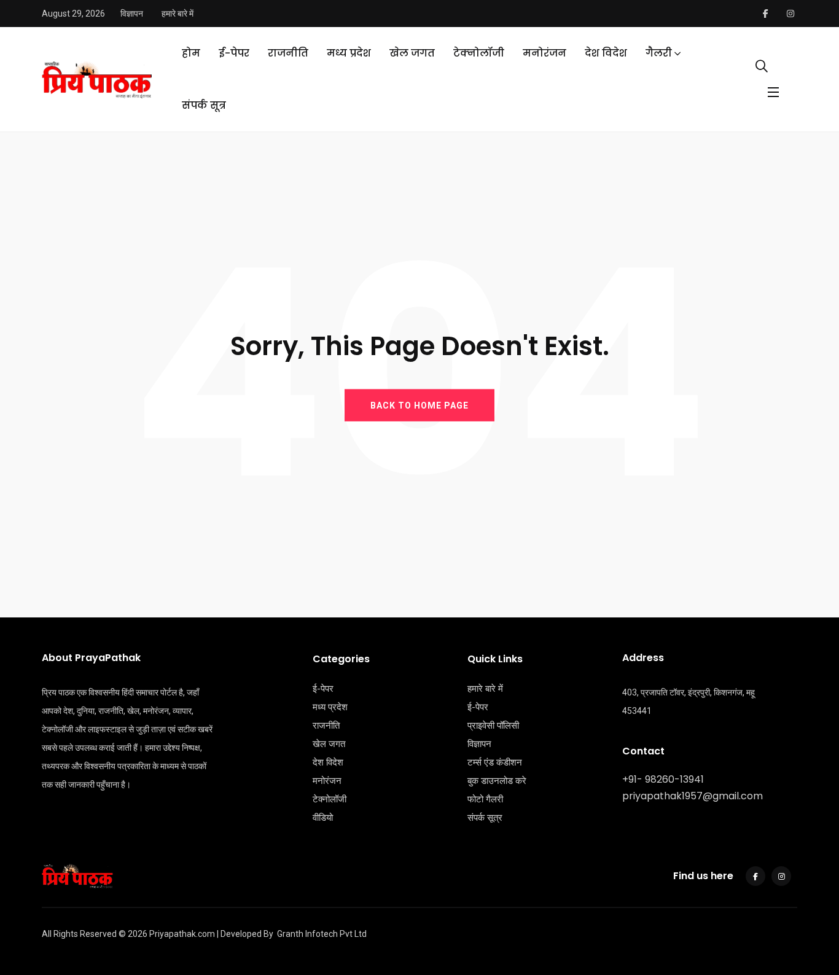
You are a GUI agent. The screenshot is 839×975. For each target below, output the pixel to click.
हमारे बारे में (177, 13)
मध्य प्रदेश (349, 53)
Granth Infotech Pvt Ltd (322, 934)
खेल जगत (412, 53)
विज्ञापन (131, 13)
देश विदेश (606, 53)
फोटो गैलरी (485, 799)
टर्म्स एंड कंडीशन (494, 762)
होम (191, 53)
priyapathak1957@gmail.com (692, 796)
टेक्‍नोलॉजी (478, 53)
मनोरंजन (544, 53)
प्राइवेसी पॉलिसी (493, 725)
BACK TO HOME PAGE (419, 405)
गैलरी (659, 53)
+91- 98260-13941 (663, 779)
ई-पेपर (234, 53)
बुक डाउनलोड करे (496, 780)
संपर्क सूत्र (204, 105)
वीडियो (323, 817)
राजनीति (288, 53)
